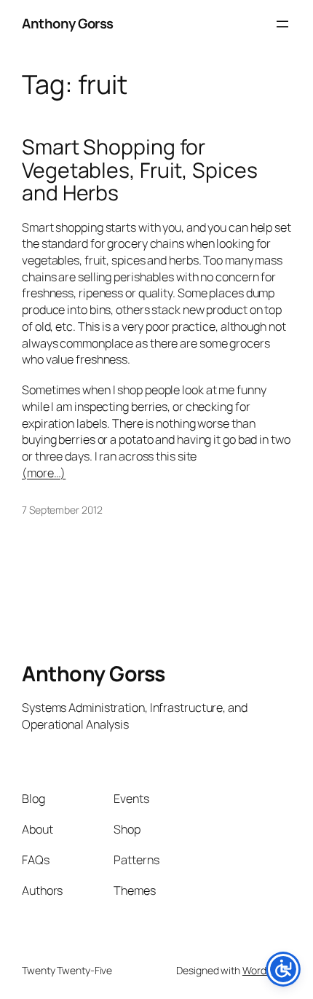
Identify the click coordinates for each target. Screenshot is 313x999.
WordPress (266, 970)
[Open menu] (282, 24)
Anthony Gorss (68, 23)
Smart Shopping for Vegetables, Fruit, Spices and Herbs (140, 170)
